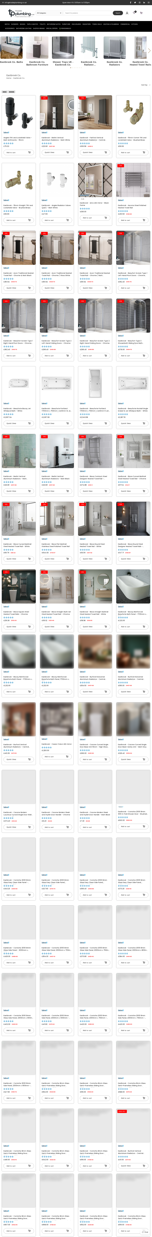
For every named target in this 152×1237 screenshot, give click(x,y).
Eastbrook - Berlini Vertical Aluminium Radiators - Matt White (56, 139)
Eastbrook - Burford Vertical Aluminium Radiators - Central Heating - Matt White (130, 1152)
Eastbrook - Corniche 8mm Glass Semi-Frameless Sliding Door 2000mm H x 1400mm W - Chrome (94, 1217)
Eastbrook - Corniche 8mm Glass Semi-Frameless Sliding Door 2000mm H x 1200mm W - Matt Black (17, 1217)
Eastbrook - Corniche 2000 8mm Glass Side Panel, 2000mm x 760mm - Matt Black (95, 949)
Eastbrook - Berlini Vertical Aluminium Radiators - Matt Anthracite (15, 477)
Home (8, 78)
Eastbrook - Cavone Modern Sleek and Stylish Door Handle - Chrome (56, 813)
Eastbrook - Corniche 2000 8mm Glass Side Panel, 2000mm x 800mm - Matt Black (133, 949)
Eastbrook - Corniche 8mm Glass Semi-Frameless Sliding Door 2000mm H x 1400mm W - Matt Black (132, 1217)
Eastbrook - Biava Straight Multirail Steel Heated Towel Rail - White (94, 613)
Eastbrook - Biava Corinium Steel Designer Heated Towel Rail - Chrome (93, 477)
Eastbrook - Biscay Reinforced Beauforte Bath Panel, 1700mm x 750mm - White (55, 678)
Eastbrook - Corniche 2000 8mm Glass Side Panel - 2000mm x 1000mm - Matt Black (17, 949)
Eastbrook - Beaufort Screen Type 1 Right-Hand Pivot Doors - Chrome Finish (18, 342)
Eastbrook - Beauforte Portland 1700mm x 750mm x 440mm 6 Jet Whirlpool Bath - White (94, 410)
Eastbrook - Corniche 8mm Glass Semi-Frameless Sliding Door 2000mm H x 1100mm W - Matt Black (57, 1152)
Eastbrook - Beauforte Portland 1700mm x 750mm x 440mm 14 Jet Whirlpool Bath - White (56, 410)
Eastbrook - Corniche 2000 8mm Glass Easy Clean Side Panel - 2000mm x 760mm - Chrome (17, 881)
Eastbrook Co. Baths (11, 62)
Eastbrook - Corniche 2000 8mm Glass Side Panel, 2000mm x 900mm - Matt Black (19, 1017)
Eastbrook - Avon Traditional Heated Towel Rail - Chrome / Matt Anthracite (95, 274)
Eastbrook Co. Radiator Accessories (89, 63)
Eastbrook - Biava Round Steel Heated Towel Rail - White (92, 545)
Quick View (49, 152)
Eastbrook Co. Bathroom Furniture (37, 63)
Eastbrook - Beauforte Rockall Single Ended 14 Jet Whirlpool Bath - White (133, 409)
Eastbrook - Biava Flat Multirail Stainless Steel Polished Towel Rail (56, 545)
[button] (149, 50)
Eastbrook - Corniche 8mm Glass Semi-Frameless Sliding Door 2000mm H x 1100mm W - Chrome (18, 1152)
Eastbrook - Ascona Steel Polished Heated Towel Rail (132, 206)
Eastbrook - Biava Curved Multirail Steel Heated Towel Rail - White (17, 545)
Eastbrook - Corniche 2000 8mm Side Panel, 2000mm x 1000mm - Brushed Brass (55, 1017)
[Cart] (141, 13)
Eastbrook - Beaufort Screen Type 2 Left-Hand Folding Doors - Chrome (56, 342)
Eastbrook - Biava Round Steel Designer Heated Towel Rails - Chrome (130, 545)
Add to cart (11, 152)
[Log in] (127, 13)
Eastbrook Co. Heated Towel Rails (140, 63)
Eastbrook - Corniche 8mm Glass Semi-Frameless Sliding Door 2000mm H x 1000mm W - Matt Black (93, 1084)
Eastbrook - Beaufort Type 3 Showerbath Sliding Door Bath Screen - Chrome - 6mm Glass (131, 342)
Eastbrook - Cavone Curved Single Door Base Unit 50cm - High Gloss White (94, 746)
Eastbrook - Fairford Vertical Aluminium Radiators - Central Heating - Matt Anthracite (92, 139)
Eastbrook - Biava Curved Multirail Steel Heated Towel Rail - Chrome (132, 477)
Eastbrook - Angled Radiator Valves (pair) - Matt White (56, 206)
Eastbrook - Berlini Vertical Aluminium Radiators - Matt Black (55, 477)
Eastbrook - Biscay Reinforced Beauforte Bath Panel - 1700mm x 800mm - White (18, 678)
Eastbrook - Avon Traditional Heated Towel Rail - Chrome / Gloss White (57, 274)
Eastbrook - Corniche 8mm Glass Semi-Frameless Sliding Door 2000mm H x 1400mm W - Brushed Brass (56, 1217)
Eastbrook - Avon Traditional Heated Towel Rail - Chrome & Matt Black (19, 274)
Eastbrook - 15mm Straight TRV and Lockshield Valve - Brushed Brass (18, 206)
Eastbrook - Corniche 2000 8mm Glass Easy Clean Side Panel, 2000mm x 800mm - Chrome (93, 881)
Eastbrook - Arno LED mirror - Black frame (94, 204)
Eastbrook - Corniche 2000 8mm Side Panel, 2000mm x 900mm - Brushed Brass (17, 1084)
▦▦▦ (5, 92)
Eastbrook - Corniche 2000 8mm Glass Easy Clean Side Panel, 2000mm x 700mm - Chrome (55, 881)
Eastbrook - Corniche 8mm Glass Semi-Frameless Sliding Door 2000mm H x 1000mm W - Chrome (56, 1084)
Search (118, 13)
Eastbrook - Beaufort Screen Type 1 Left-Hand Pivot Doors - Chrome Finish (132, 274)
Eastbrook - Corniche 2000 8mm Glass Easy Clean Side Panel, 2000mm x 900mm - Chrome (131, 881)
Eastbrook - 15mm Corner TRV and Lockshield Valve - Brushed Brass (132, 139)
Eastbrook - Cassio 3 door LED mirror (57, 744)
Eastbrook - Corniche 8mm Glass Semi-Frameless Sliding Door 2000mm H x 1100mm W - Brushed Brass (132, 1084)
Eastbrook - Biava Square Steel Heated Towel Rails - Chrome (16, 613)
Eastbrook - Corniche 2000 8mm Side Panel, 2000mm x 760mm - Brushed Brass (93, 1017)
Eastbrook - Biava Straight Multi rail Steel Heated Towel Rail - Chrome (56, 613)
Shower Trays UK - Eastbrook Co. (63, 63)
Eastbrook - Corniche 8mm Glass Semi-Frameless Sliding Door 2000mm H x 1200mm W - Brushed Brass (94, 1152)
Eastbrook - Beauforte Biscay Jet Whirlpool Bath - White (17, 409)
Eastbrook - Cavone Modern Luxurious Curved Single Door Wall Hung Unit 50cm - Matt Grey (17, 814)
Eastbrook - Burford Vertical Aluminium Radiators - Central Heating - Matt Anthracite (16, 746)
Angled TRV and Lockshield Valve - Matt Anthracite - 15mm (18, 139)
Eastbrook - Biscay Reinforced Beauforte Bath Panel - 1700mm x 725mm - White (132, 613)
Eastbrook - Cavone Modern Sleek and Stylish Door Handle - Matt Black (95, 813)
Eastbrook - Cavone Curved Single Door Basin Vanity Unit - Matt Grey (132, 745)
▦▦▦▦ (11, 92)
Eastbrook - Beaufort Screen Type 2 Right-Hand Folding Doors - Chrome (95, 342)
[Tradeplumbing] (21, 13)
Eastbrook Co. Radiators (115, 63)
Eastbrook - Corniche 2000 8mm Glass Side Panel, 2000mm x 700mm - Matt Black (57, 949)
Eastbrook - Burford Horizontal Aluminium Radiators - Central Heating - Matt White (130, 678)
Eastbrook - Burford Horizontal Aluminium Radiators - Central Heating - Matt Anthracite (92, 678)
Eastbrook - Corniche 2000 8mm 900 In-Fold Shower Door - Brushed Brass (132, 813)
